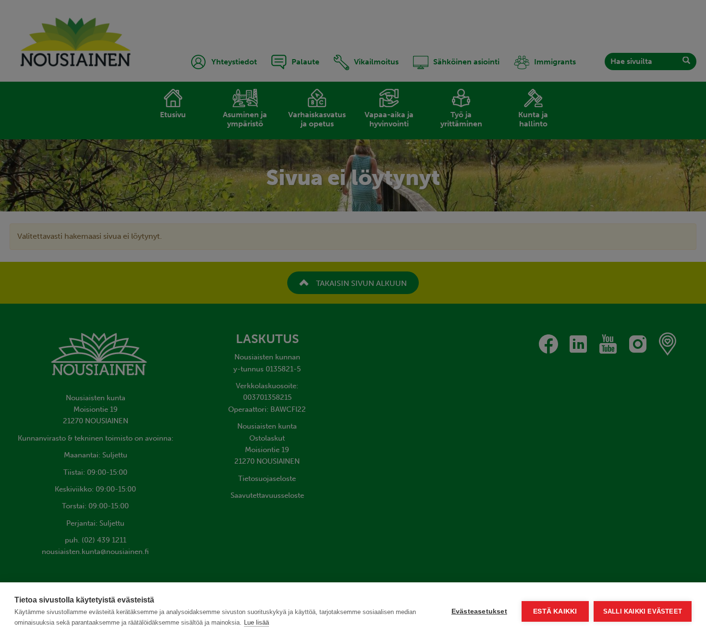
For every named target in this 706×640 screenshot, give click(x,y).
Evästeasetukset (479, 611)
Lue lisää (256, 622)
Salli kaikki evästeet (642, 611)
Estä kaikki (555, 611)
